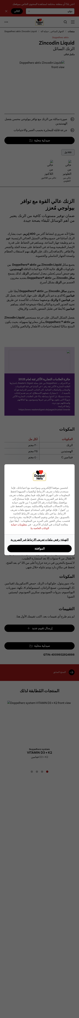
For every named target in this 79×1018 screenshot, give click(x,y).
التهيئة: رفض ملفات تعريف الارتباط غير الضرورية (40, 539)
